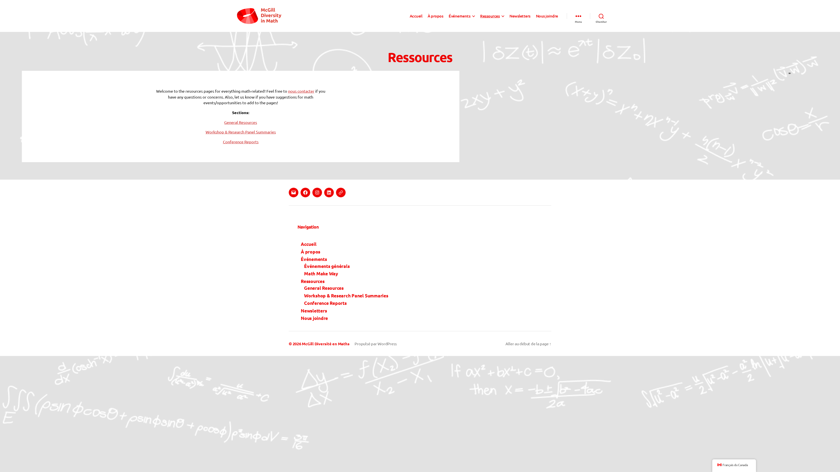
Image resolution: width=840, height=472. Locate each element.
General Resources (240, 122)
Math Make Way (321, 273)
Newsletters (519, 16)
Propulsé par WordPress (376, 343)
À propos (435, 16)
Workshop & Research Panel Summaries (241, 132)
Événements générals (327, 266)
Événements (459, 16)
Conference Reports (241, 141)
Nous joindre (547, 16)
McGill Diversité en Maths (325, 343)
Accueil (416, 16)
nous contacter (301, 91)
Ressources (490, 16)
